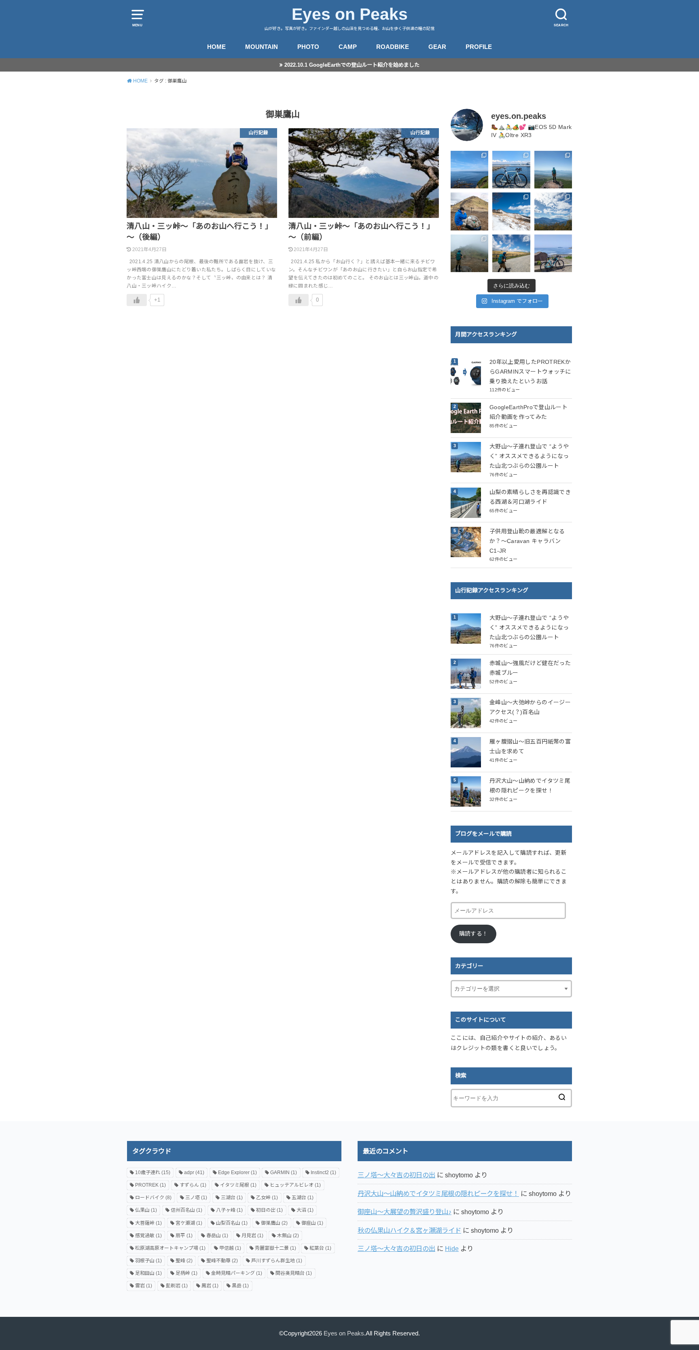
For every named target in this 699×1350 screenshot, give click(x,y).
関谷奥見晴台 (293, 1273)
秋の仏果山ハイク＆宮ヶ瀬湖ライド (409, 1230)
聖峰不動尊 (222, 1260)
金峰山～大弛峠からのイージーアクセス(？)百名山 (530, 707)
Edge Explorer (237, 1172)
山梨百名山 (232, 1223)
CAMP (348, 47)
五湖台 (302, 1197)
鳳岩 (209, 1286)
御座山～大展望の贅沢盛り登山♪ (404, 1211)
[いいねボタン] (137, 300)
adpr (194, 1172)
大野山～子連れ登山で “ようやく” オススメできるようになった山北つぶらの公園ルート (529, 456)
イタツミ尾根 (238, 1185)
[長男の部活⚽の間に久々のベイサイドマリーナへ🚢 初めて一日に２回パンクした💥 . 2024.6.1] (511, 169)
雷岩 (143, 1286)
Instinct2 (323, 1172)
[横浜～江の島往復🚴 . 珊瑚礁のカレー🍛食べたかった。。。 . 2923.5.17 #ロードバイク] (553, 253)
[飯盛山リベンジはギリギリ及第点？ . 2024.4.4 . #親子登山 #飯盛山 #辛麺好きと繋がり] (469, 211)
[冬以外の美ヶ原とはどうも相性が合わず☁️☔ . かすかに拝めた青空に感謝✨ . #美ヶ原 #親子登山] (511, 253)
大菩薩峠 (148, 1223)
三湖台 (232, 1197)
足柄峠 (186, 1273)
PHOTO (308, 47)
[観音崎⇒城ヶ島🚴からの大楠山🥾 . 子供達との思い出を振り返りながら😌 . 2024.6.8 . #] (469, 169)
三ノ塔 (196, 1197)
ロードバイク (153, 1197)
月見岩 (252, 1235)
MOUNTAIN (261, 47)
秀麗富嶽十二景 (275, 1248)
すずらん (193, 1185)
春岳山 (217, 1235)
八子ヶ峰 (229, 1210)
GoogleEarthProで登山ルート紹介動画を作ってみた (528, 412)
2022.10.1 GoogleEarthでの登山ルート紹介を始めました (351, 65)
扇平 (184, 1235)
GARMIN (283, 1172)
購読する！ (473, 933)
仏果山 (146, 1210)
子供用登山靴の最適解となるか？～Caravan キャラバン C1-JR (527, 541)
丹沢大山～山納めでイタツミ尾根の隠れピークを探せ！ (529, 785)
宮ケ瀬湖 (189, 1223)
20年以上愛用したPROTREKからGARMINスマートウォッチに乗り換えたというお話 (530, 372)
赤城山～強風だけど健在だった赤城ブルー (530, 668)
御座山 (312, 1223)
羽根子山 (148, 1260)
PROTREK (150, 1185)
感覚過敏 (148, 1235)
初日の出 (269, 1210)
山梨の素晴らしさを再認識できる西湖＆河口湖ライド (530, 497)
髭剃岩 (177, 1286)
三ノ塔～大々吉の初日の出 (396, 1175)
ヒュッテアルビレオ (295, 1185)
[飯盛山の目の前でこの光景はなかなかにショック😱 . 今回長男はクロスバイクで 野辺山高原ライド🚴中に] (469, 253)
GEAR (437, 47)
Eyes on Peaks (350, 14)
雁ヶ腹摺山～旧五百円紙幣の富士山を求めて (530, 746)
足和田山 (148, 1273)
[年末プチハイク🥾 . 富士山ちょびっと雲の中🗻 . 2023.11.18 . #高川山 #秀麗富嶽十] (553, 211)
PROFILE (479, 47)
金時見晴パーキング (236, 1273)
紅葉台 (320, 1248)
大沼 (305, 1210)
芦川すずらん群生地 (276, 1260)
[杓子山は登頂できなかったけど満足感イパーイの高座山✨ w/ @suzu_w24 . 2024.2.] (511, 211)
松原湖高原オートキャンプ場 (170, 1248)
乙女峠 (267, 1197)
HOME (216, 47)
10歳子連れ (152, 1172)
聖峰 (184, 1260)
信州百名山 (186, 1210)
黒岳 (240, 1286)
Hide (452, 1248)
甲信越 (230, 1248)
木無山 (288, 1235)
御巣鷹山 (274, 1223)
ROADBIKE (392, 47)
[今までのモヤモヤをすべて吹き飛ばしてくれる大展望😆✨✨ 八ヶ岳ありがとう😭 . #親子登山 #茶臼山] (553, 169)
